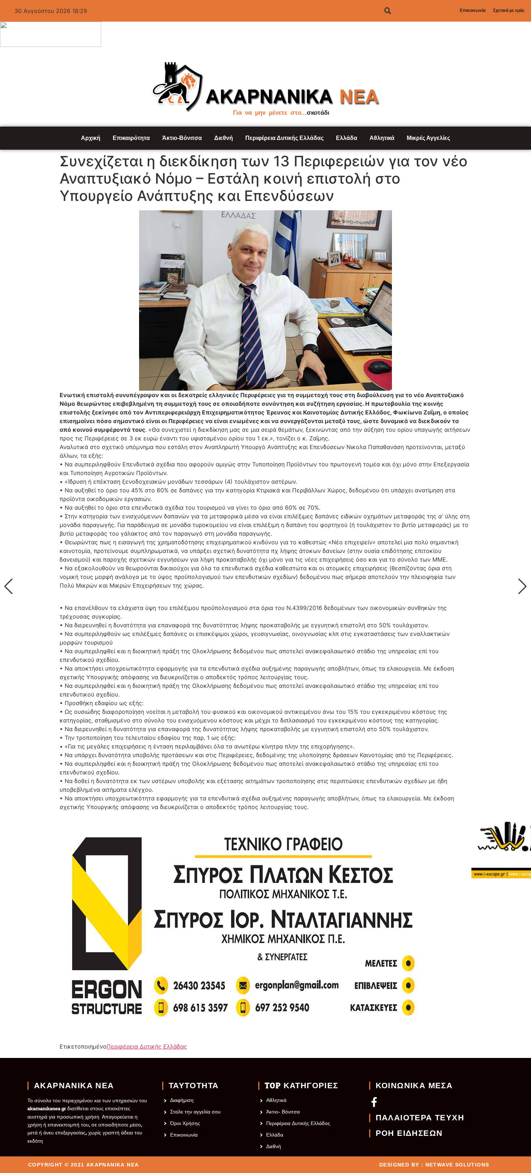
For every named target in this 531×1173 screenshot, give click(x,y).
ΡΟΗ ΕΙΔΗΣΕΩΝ (409, 1133)
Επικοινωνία (472, 10)
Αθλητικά (382, 138)
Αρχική (90, 138)
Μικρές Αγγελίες (428, 138)
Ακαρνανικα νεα (74, 1086)
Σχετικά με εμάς (508, 10)
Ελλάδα (346, 138)
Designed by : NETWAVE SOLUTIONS (434, 1164)
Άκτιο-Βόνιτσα (182, 138)
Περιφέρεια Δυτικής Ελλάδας (284, 138)
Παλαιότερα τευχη (420, 1118)
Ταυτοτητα (194, 1086)
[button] (8, 586)
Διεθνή (223, 138)
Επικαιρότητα (131, 138)
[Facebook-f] (374, 1102)
